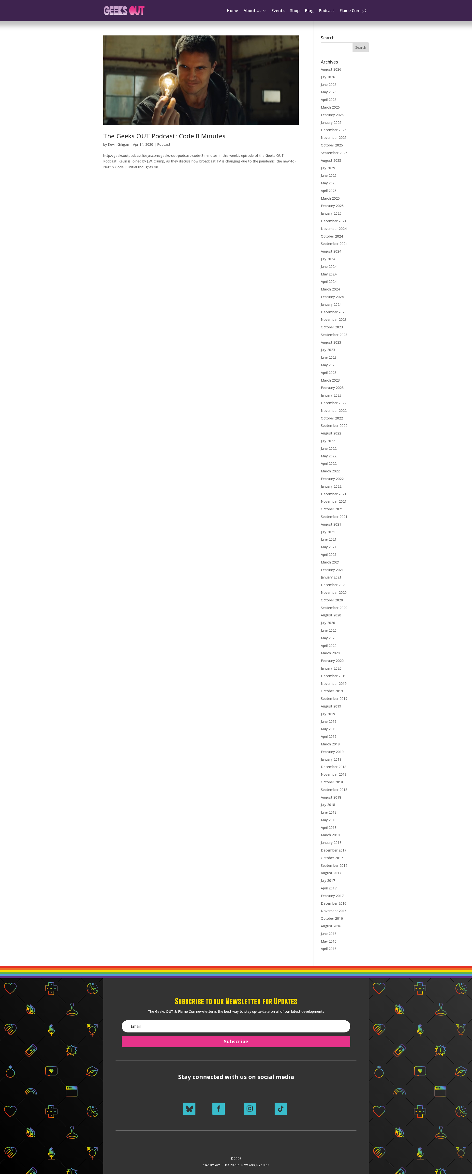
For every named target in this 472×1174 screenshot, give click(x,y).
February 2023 (332, 387)
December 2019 (333, 676)
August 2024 (331, 251)
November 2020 (334, 592)
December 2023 (333, 312)
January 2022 (331, 486)
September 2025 (334, 152)
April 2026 (329, 99)
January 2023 (331, 395)
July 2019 (328, 713)
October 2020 (332, 600)
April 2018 (329, 827)
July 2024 (328, 259)
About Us (252, 10)
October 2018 (332, 782)
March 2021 (330, 562)
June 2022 (329, 448)
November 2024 (334, 228)
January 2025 (331, 213)
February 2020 (332, 660)
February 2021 (332, 569)
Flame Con (349, 10)
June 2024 (329, 266)
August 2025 (331, 160)
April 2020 (329, 645)
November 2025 (334, 137)
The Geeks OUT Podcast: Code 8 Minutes (164, 135)
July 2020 (328, 622)
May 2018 (329, 820)
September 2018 (334, 789)
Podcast (326, 10)
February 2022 (332, 478)
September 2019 (334, 698)
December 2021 (333, 494)
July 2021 (328, 532)
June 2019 (329, 721)
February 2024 (332, 296)
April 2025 (329, 190)
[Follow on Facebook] (218, 1109)
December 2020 (333, 584)
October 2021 (332, 509)
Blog (309, 10)
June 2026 (329, 84)
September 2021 (334, 516)
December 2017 (333, 850)
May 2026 (329, 92)
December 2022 (333, 403)
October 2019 (332, 691)
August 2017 (331, 872)
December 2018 (333, 766)
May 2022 (329, 456)
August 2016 (331, 926)
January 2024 (331, 304)
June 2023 (329, 357)
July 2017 (328, 880)
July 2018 (328, 804)
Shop (295, 10)
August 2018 (331, 797)
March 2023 (330, 380)
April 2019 (329, 736)
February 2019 (332, 751)
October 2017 (332, 857)
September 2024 (334, 243)
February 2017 (332, 895)
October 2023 (332, 327)
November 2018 (334, 774)
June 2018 (329, 812)
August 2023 (331, 342)
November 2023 (334, 319)
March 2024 (330, 289)
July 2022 (328, 440)
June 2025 (329, 175)
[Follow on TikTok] (281, 1109)
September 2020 (334, 607)
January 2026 (331, 122)
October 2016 (332, 918)
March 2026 (330, 107)
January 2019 (331, 759)
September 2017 (334, 865)
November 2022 (334, 410)
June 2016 (329, 933)
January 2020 (331, 668)
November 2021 (334, 501)
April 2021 (329, 554)
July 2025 (328, 167)
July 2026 (328, 77)
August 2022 (331, 433)
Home (232, 10)
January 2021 (331, 577)
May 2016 (329, 941)
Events (278, 10)
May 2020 (329, 638)
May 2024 (329, 274)
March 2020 (330, 653)
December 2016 (333, 903)
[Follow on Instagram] (250, 1109)
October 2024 (332, 236)
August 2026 (331, 69)
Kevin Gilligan (118, 144)
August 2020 (331, 615)
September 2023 (334, 334)
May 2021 (329, 547)
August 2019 (331, 706)
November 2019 (334, 683)
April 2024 (329, 281)
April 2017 (329, 888)
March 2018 (330, 835)
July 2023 (328, 349)
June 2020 (329, 630)
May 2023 (329, 365)
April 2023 (329, 372)
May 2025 (329, 183)
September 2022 (334, 425)
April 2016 (329, 948)
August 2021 (331, 524)
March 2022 (330, 471)
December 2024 (333, 221)
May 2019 (329, 728)
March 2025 (330, 198)
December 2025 (333, 130)
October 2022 (332, 418)
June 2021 (329, 539)
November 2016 (334, 910)
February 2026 (332, 115)
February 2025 (332, 205)
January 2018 (331, 842)
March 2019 (330, 744)
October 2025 (332, 145)
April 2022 (329, 463)
